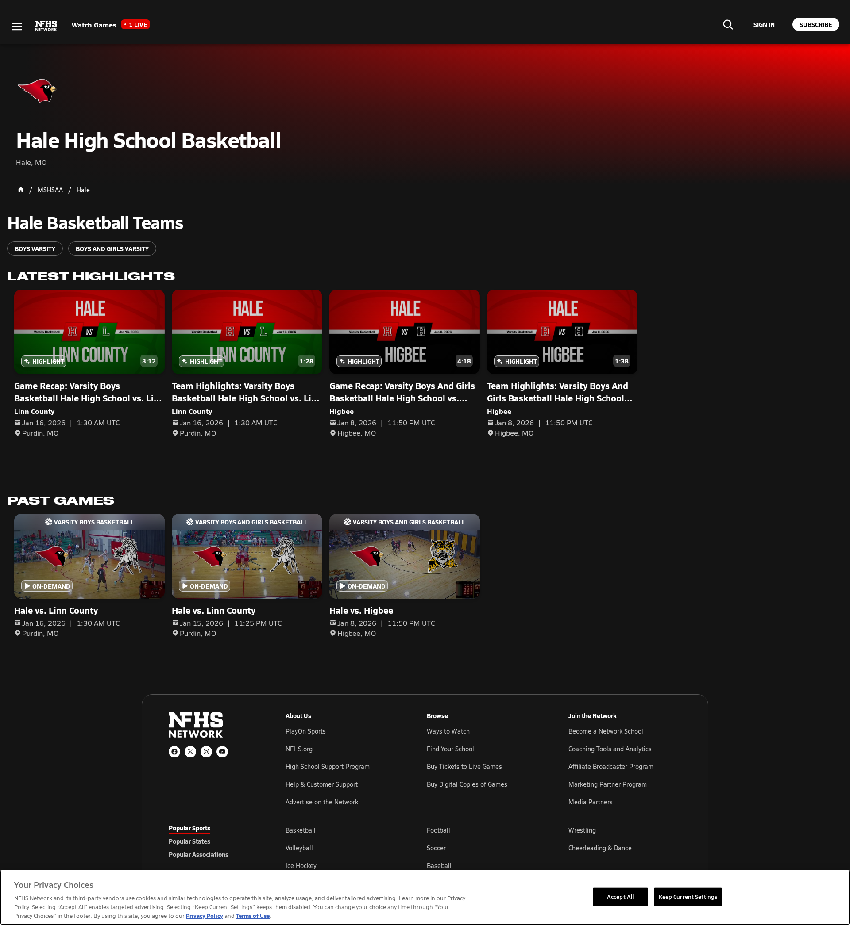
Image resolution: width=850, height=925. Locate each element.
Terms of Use (253, 915)
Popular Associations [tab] (198, 854)
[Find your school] (728, 24)
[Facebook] (174, 751)
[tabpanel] (483, 848)
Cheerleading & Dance (600, 848)
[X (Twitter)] (190, 751)
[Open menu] (17, 26)
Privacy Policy (204, 915)
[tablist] (213, 841)
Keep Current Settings (688, 896)
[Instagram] (206, 751)
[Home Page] (21, 189)
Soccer (436, 848)
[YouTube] (222, 751)
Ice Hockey (301, 865)
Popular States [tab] (189, 841)
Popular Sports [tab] (189, 828)
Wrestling (582, 830)
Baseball (439, 865)
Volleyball (299, 848)
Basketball (301, 830)
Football (438, 830)
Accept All (620, 896)
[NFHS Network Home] (46, 26)
